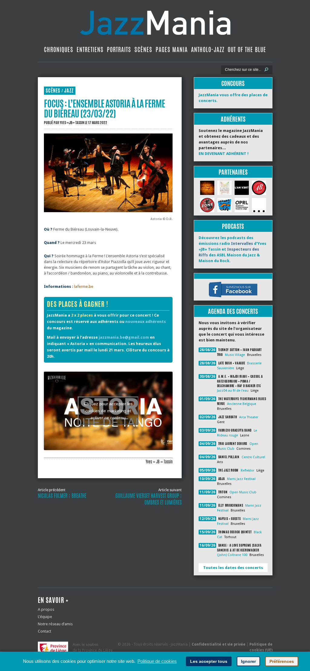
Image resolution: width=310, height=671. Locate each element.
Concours (233, 83)
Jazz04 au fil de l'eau (233, 391)
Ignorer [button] (248, 661)
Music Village (235, 355)
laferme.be (83, 286)
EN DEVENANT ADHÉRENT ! (224, 153)
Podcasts (233, 226)
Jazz (69, 90)
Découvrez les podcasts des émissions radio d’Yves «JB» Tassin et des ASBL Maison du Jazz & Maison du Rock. (232, 249)
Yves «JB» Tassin (72, 122)
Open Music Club (242, 492)
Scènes (143, 49)
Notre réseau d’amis (55, 624)
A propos (46, 609)
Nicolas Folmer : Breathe (62, 495)
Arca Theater (248, 417)
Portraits (119, 49)
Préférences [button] (281, 661)
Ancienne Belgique (241, 404)
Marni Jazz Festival (241, 479)
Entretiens (90, 49)
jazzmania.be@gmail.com (124, 337)
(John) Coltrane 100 (232, 555)
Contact (44, 631)
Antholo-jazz (207, 49)
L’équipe (45, 616)
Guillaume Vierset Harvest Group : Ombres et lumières (148, 499)
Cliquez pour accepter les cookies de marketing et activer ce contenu (108, 410)
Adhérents (233, 119)
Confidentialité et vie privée (219, 644)
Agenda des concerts (233, 311)
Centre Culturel (253, 457)
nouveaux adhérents (145, 321)
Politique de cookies (157, 661)
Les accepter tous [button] (208, 661)
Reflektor (247, 470)
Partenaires (233, 172)
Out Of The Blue (247, 49)
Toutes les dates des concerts (233, 567)
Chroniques (58, 49)
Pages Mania (172, 49)
